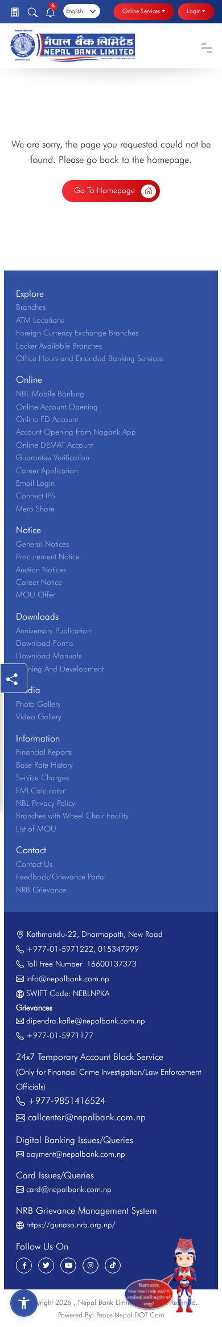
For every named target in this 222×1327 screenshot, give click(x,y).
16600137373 (109, 963)
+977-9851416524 (66, 1100)
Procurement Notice (48, 556)
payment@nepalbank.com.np (75, 1153)
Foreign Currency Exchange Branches (77, 332)
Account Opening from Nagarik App (76, 431)
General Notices (42, 543)
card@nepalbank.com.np (69, 1189)
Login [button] (193, 11)
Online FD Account (47, 419)
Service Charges (42, 777)
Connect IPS (35, 495)
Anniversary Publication (53, 630)
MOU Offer (35, 594)
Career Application (47, 470)
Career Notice (39, 582)
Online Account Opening (57, 406)
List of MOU (36, 828)
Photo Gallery (38, 703)
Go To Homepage (105, 190)
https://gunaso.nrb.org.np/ (71, 1224)
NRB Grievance (41, 889)
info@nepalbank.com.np (67, 978)
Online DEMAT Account (54, 444)
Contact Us (34, 864)
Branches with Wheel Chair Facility (72, 815)
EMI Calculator (40, 790)
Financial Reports (44, 751)
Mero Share (35, 508)
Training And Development (60, 668)
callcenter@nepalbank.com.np (87, 1117)
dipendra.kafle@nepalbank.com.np (85, 1020)
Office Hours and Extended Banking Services (89, 358)
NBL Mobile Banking (50, 393)
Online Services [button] (141, 11)
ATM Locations (40, 320)
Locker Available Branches (59, 345)
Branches (31, 307)
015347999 (118, 948)
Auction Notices (41, 569)
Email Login (35, 483)
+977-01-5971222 (59, 948)
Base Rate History (44, 764)
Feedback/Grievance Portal (61, 876)
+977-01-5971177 (59, 1035)
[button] (23, 1303)
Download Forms (44, 643)
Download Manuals (48, 655)
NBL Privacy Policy (45, 803)
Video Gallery (38, 716)
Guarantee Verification (52, 457)
